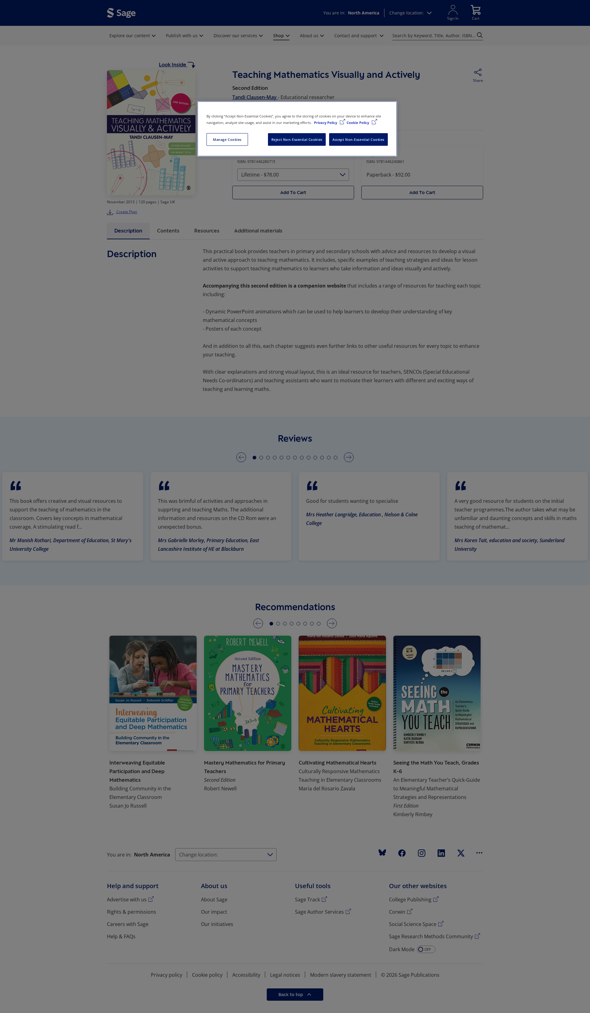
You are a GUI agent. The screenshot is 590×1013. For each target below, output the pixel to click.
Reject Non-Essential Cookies (296, 139)
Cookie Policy (358, 122)
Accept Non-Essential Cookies (358, 139)
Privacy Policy (326, 122)
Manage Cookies (227, 139)
